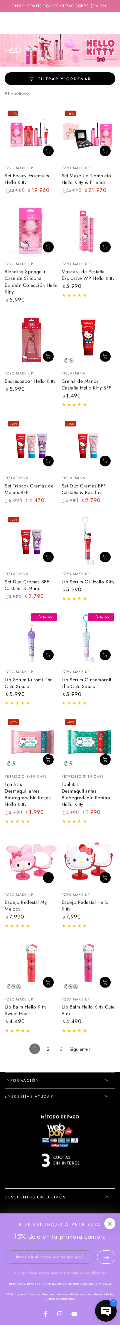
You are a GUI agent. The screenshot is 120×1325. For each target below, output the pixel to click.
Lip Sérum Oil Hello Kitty (88, 581)
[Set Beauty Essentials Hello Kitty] (31, 134)
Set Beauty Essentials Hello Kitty (27, 179)
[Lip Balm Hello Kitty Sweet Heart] (31, 966)
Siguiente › (80, 1049)
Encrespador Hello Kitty (30, 381)
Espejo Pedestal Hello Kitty (85, 905)
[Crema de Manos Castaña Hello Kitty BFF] (88, 339)
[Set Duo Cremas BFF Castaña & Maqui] (31, 540)
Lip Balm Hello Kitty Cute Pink (88, 1010)
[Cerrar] (110, 1224)
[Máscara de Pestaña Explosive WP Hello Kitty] (88, 230)
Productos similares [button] (48, 877)
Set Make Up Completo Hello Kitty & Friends (86, 179)
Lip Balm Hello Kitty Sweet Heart (25, 1010)
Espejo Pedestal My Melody (26, 905)
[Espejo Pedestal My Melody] (31, 861)
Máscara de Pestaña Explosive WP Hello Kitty (88, 275)
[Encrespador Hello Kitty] (31, 339)
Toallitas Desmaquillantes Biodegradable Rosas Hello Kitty (28, 794)
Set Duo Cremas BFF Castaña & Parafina (84, 489)
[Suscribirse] (106, 1257)
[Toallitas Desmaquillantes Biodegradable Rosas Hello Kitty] (31, 743)
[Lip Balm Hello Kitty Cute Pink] (88, 966)
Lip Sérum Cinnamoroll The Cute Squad (86, 683)
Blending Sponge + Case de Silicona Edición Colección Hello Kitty (31, 281)
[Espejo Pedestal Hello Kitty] (88, 861)
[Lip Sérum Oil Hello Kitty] (88, 540)
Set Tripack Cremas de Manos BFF (29, 489)
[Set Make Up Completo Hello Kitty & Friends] (88, 134)
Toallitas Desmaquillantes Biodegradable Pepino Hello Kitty (86, 794)
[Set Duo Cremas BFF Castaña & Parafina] (88, 444)
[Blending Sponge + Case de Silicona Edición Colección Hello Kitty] (31, 230)
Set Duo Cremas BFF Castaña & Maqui (27, 585)
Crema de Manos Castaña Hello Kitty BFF (86, 384)
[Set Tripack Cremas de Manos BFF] (31, 444)
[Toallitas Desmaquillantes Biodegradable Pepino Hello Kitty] (88, 743)
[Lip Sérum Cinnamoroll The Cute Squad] (88, 638)
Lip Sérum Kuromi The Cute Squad (28, 683)
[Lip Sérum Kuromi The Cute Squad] (31, 638)
